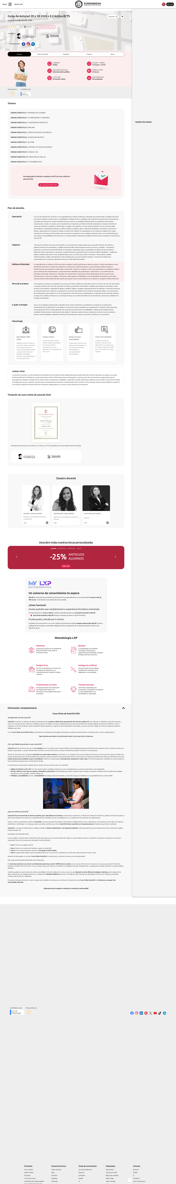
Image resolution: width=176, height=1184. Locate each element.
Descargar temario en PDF (58, 600)
